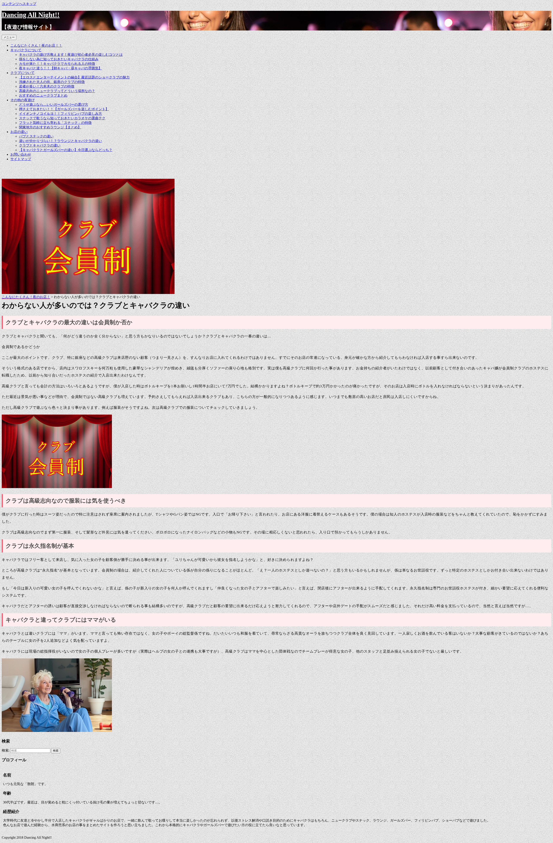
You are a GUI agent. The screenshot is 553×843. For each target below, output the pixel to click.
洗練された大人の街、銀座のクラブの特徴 (52, 82)
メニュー (9, 37)
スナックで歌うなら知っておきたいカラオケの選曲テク (62, 118)
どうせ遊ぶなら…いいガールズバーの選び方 (53, 104)
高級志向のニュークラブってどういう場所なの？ (57, 91)
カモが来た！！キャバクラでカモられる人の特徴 (57, 63)
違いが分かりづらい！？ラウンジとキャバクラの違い (60, 141)
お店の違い (19, 132)
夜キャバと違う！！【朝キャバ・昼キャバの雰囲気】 (60, 68)
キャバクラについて (25, 50)
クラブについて (22, 73)
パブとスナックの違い (36, 136)
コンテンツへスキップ (19, 4)
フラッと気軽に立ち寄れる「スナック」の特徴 (55, 123)
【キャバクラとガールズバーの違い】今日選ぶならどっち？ (65, 150)
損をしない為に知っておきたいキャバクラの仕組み (59, 59)
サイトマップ (20, 159)
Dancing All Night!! (31, 15)
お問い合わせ (20, 154)
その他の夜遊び (22, 100)
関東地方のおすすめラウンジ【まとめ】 (50, 127)
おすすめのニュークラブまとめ (43, 95)
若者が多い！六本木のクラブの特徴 (46, 86)
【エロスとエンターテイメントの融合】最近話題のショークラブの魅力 (74, 77)
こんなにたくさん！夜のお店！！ (36, 45)
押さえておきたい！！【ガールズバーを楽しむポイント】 (64, 109)
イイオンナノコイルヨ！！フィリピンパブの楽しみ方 (60, 113)
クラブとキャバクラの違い (39, 145)
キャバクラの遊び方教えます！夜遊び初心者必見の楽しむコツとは (71, 54)
